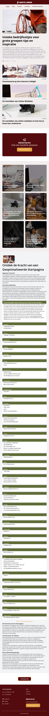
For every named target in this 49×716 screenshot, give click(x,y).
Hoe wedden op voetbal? (9, 596)
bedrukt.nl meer (7, 356)
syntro (5, 409)
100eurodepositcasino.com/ (10, 363)
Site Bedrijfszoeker (8, 444)
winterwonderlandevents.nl (10, 342)
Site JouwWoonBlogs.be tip (10, 506)
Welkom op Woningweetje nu (10, 411)
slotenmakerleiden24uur (9, 524)
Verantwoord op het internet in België (19, 81)
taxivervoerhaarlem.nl (9, 497)
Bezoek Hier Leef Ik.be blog (10, 418)
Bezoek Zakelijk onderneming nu (11, 450)
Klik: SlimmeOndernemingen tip (11, 508)
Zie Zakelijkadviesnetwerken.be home (13, 568)
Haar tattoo (6, 391)
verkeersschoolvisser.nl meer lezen (12, 582)
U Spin (5, 365)
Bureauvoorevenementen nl (10, 382)
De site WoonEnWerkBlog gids (11, 421)
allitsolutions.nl (7, 538)
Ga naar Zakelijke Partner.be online (12, 374)
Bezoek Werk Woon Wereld (10, 482)
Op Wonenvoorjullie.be (9, 420)
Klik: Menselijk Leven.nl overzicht (11, 375)
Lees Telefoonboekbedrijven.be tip (12, 510)
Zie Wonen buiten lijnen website (11, 499)
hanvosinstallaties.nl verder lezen (11, 610)
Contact (19, 6)
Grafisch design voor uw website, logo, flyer (14, 564)
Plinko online (7, 407)
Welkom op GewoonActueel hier (11, 566)
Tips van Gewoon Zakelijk (10, 480)
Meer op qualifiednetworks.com (11, 489)
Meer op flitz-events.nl (9, 384)
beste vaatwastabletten (9, 561)
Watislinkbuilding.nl (8, 457)
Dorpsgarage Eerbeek (9, 326)
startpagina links (7, 545)
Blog (13, 6)
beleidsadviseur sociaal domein (11, 563)
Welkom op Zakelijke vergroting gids (12, 448)
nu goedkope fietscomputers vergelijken (13, 559)
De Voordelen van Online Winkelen (17, 101)
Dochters (27, 6)
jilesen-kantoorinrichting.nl (10, 428)
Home (7, 6)
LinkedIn (6, 703)
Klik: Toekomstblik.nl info (9, 446)
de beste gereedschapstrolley (11, 478)
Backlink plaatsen (38, 6)
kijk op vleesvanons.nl (9, 589)
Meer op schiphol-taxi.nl (9, 517)
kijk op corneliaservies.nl (9, 603)
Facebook (6, 699)
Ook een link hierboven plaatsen (24, 621)
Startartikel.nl (7, 405)
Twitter (6, 701)
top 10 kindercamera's (9, 464)
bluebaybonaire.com (8, 398)
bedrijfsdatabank (7, 328)
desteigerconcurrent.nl (9, 435)
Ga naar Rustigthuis (8, 349)
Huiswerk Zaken (7, 372)
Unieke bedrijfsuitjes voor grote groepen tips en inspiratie (20, 40)
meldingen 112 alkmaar (9, 335)
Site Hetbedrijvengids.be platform (11, 617)
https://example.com (8, 552)
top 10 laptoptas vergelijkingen (11, 442)
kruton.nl (6, 575)
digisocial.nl (6, 531)
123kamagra (7, 471)
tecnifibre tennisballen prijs (10, 496)
